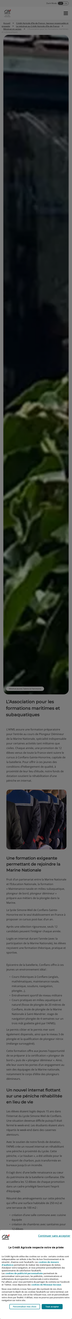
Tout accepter (52, 1306)
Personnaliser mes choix (24, 1306)
